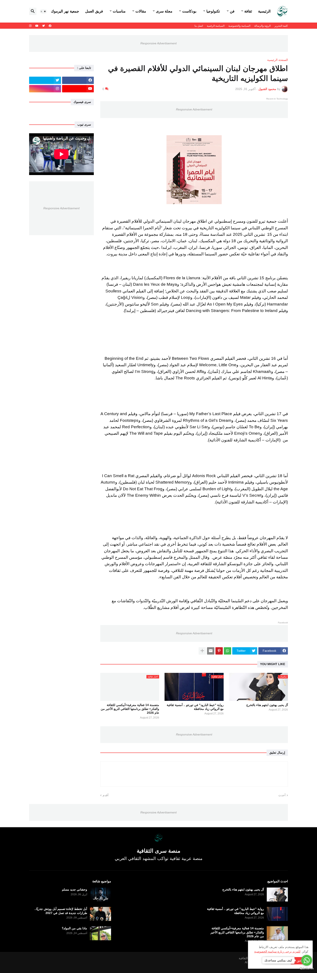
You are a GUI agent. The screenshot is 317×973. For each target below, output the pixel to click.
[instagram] (30, 26)
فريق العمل (94, 11)
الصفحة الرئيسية (277, 59)
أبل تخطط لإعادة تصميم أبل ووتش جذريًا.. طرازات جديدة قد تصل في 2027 (61, 910)
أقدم (105, 795)
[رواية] (277, 914)
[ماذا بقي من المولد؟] (100, 933)
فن (232, 11)
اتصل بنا (199, 25)
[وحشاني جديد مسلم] (100, 895)
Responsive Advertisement (158, 43)
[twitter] (43, 26)
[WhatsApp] (227, 651)
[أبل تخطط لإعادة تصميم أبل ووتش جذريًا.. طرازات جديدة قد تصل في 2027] (100, 914)
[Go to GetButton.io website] (307, 968)
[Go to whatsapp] (306, 960)
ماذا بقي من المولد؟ (74, 928)
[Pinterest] (219, 651)
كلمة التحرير (281, 25)
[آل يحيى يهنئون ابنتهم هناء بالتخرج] (277, 895)
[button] (43, 11)
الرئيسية (264, 11)
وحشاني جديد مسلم (74, 889)
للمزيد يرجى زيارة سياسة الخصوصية (277, 951)
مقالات (140, 11)
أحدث (282, 795)
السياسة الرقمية (215, 25)
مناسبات (119, 11)
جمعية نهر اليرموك (65, 11)
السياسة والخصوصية (239, 25)
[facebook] (50, 26)
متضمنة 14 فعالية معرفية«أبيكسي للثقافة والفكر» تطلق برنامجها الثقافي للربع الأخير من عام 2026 (130, 708)
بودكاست (189, 11)
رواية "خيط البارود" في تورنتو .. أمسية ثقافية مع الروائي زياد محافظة (195, 707)
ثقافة (248, 11)
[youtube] (36, 26)
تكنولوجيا (213, 11)
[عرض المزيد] (202, 651)
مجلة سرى (164, 11)
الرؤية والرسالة (262, 25)
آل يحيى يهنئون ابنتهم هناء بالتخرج (267, 705)
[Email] (210, 651)
